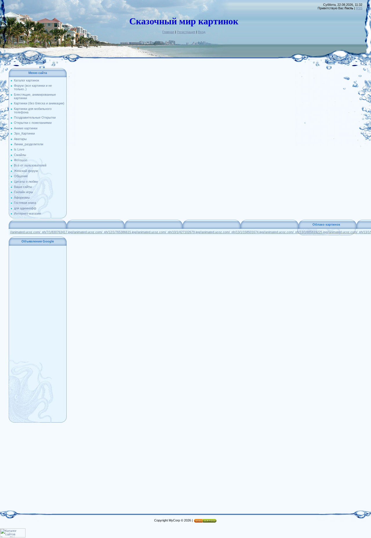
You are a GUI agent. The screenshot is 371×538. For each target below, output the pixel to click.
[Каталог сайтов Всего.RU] (13, 536)
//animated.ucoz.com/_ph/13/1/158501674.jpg (231, 232)
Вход (201, 32)
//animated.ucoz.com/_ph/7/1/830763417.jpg (41, 232)
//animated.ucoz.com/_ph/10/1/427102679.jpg (168, 232)
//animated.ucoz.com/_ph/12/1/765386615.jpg (104, 232)
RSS (359, 8)
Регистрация (186, 32)
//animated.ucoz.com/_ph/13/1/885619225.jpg (295, 232)
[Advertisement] (37, 334)
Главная (168, 32)
